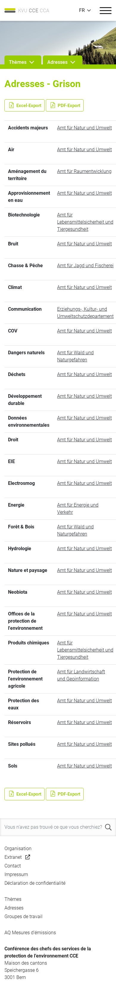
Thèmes (12, 899)
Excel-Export (28, 105)
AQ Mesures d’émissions (30, 932)
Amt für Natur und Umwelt (84, 128)
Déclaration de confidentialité (34, 883)
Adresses (13, 908)
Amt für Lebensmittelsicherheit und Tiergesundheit (85, 222)
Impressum (16, 874)
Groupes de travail (23, 916)
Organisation (18, 848)
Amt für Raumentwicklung (84, 171)
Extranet (13, 857)
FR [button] (82, 10)
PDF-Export (68, 105)
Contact (12, 866)
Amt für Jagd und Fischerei (85, 265)
